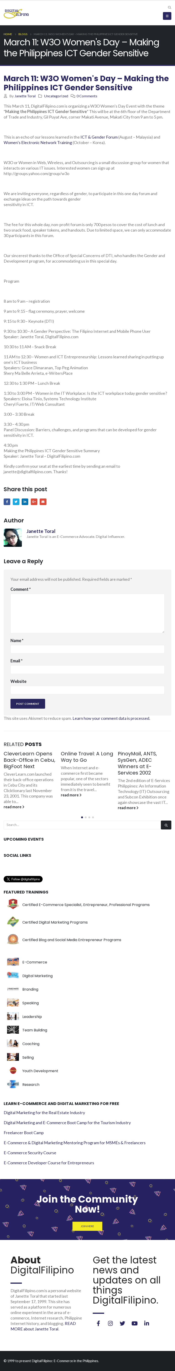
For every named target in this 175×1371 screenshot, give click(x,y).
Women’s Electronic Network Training (38, 142)
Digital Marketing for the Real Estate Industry (44, 1112)
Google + (34, 501)
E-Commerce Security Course (30, 1152)
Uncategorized (56, 96)
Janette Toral (25, 96)
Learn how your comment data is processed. (111, 718)
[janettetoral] (98, 1323)
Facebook (7, 501)
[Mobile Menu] (167, 16)
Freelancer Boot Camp (24, 1132)
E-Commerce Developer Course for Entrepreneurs (49, 1162)
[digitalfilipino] (134, 1323)
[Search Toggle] (169, 7)
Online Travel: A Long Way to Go (30, 757)
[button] (82, 817)
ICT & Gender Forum (99, 136)
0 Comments (87, 96)
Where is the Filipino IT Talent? (142, 757)
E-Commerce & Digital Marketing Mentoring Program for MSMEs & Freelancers (75, 1142)
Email (43, 501)
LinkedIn (25, 501)
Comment (20, 589)
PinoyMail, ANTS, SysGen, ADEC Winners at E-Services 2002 (80, 763)
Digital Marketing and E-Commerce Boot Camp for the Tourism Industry (67, 1122)
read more (13, 795)
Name (16, 640)
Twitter (16, 501)
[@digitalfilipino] (110, 1323)
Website (18, 681)
